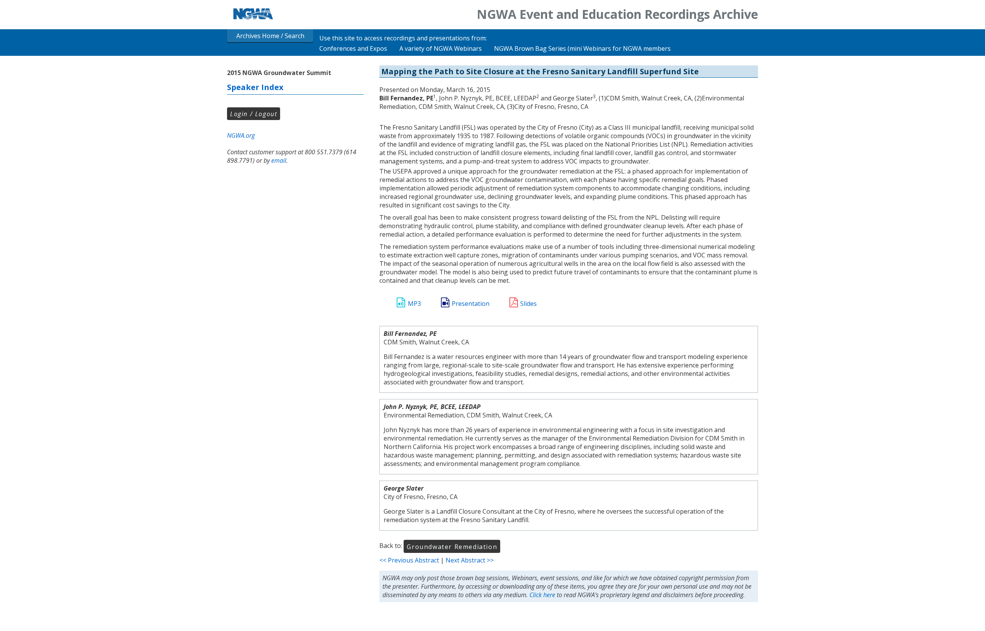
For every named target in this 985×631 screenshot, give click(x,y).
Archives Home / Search (270, 36)
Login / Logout (253, 114)
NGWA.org (241, 135)
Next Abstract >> (470, 560)
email (278, 160)
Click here (542, 595)
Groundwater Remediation (452, 547)
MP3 (414, 303)
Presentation (470, 303)
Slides (528, 303)
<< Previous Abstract (409, 560)
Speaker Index (255, 87)
